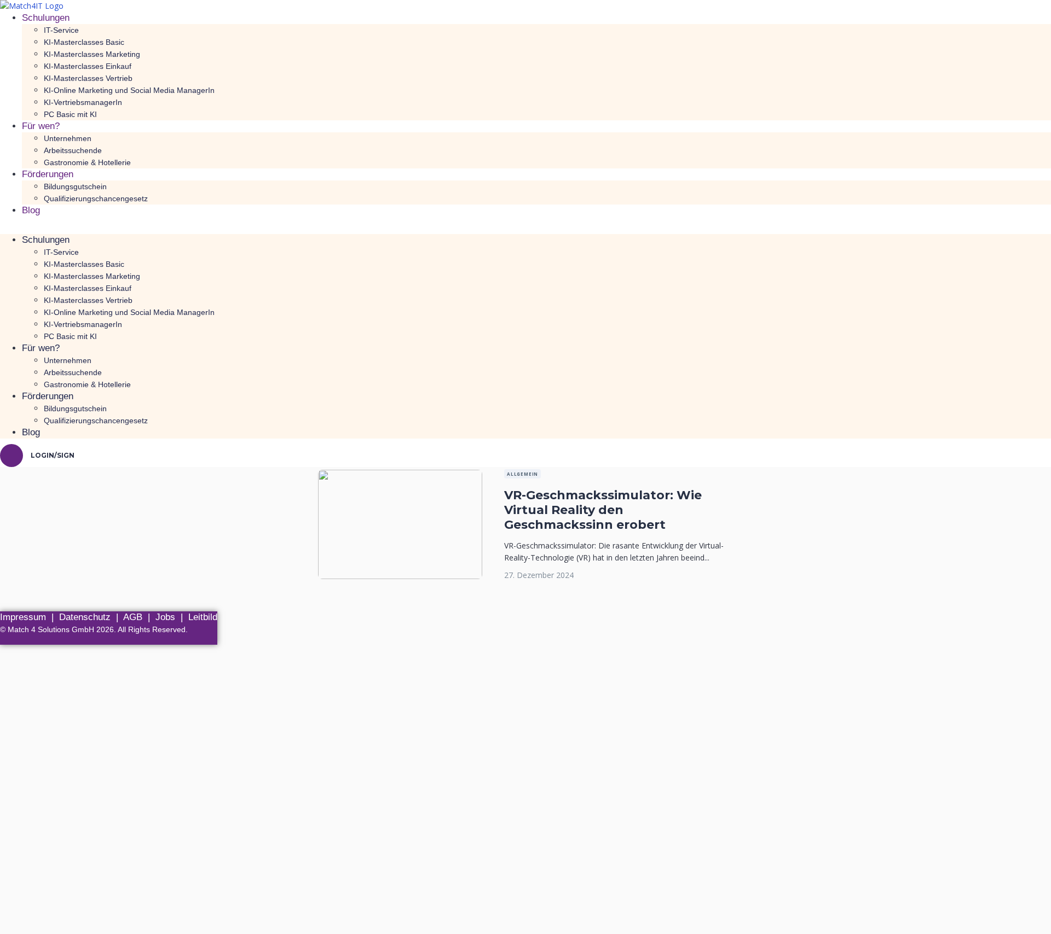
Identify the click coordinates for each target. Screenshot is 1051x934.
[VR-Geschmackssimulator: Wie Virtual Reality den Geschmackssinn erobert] (400, 475)
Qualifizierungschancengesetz (96, 198)
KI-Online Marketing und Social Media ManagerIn (129, 90)
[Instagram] (210, 640)
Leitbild (202, 617)
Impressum (23, 617)
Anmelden (107, 915)
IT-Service (61, 30)
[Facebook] (157, 640)
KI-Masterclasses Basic (84, 42)
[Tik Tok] (184, 640)
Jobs (165, 617)
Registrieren (67, 915)
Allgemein (522, 474)
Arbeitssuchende (73, 150)
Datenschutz (85, 617)
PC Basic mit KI (70, 114)
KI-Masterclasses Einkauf (87, 66)
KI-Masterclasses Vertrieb (88, 78)
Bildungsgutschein (75, 186)
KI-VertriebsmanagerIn (83, 102)
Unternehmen (67, 138)
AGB (132, 617)
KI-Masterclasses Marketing (92, 54)
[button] (525, 228)
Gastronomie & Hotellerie (87, 162)
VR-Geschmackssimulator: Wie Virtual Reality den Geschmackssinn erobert (603, 510)
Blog (31, 210)
